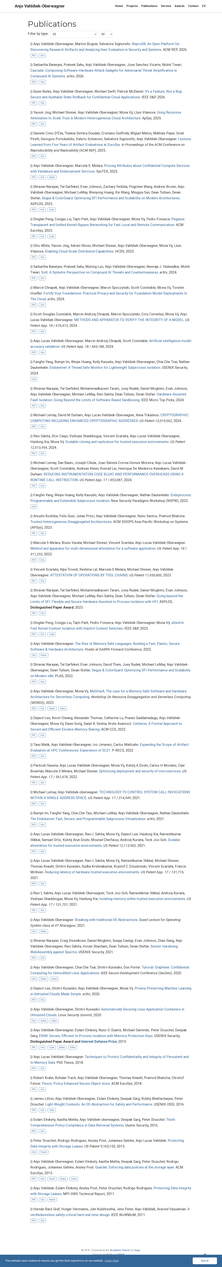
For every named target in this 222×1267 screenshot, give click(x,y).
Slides (52, 177)
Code (51, 209)
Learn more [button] (112, 1260)
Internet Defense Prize (99, 1041)
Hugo (137, 1250)
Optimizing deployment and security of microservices (140, 771)
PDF (34, 55)
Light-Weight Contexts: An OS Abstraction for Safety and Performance (98, 1104)
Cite (42, 55)
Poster (44, 655)
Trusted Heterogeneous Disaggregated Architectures (71, 522)
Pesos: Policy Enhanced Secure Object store (76, 1083)
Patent (44, 1152)
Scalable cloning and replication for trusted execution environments (117, 442)
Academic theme (119, 1250)
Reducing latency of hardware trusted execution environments (92, 872)
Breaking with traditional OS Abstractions (106, 920)
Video (62, 708)
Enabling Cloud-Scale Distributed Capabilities (79, 251)
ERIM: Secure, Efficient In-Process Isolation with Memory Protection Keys (96, 1036)
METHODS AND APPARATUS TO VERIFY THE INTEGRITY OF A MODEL (129, 320)
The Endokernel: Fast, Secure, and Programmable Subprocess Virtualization (88, 819)
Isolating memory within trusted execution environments (142, 899)
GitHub (121, 1254)
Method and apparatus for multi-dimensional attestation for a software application (93, 548)
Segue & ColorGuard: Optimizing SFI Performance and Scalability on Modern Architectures (111, 198)
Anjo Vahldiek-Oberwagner (40, 6)
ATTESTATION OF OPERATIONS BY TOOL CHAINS (89, 575)
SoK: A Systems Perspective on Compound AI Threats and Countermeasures (99, 272)
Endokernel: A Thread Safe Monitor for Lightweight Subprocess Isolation (104, 367)
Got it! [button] (205, 1260)
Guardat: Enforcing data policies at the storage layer (134, 1167)
